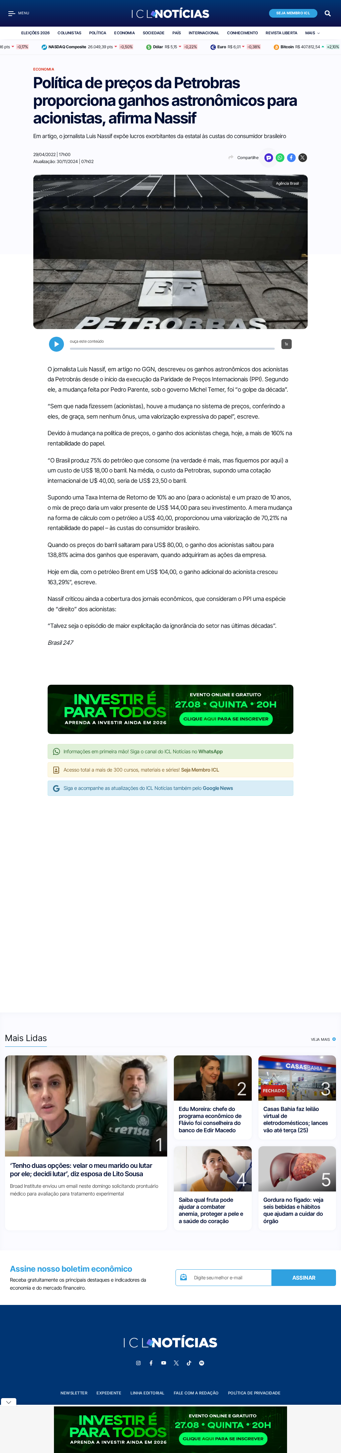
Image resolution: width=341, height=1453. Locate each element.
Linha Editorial (148, 1392)
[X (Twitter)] (302, 157)
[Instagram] (138, 1363)
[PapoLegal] (268, 157)
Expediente (109, 1392)
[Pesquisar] (328, 13)
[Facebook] (291, 157)
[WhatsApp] (280, 157)
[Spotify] (201, 1363)
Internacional (204, 33)
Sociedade (154, 33)
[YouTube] (163, 1363)
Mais (310, 33)
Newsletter (74, 1392)
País (176, 33)
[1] (86, 1105)
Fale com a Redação (196, 1392)
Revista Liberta (281, 33)
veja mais (321, 1039)
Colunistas (69, 33)
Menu (23, 13)
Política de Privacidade (254, 1392)
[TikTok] (188, 1363)
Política (97, 33)
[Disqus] (170, 897)
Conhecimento (242, 33)
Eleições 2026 (35, 33)
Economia (124, 33)
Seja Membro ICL (293, 13)
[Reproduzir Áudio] (56, 344)
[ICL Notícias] (170, 13)
